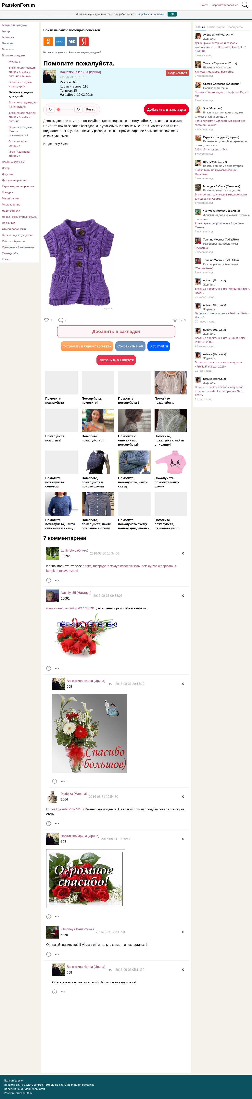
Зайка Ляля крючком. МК (211, 149)
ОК (172, 14)
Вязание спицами (13, 55)
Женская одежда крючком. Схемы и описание (222, 217)
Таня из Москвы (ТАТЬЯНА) (221, 239)
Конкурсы (8, 192)
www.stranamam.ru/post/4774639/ (70, 608)
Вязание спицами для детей (21, 94)
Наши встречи (11, 210)
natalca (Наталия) (214, 280)
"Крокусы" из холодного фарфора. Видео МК (221, 94)
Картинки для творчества (18, 186)
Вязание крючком (13, 161)
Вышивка (8, 43)
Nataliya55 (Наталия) (76, 592)
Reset (90, 109)
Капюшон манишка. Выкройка (214, 71)
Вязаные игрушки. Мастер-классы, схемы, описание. (221, 143)
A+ (78, 109)
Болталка (8, 37)
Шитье (6, 259)
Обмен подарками (14, 228)
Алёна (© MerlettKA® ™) (218, 34)
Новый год (8, 222)
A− (51, 109)
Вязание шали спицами (18, 143)
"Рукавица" (202, 247)
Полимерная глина (215, 87)
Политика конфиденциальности (24, 1088)
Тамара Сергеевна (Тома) (220, 63)
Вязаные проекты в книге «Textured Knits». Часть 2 (222, 290)
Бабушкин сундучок (14, 25)
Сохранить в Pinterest (116, 360)
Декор (6, 168)
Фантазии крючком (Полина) (221, 210)
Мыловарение (11, 204)
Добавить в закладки (166, 109)
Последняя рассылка (80, 1084)
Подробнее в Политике (150, 14)
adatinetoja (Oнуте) (74, 550)
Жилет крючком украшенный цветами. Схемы (220, 225)
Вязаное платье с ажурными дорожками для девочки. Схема (221, 196)
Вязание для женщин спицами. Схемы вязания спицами (22, 71)
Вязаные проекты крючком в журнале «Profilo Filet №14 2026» (219, 364)
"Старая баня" (204, 268)
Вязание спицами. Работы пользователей (20, 131)
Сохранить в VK (130, 346)
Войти (204, 4)
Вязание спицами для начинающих (23, 104)
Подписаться (177, 73)
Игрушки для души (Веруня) (221, 137)
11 (52, 320)
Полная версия (14, 1080)
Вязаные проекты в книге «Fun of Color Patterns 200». (220, 340)
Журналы (15, 61)
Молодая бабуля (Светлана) (221, 186)
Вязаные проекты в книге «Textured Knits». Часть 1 (222, 315)
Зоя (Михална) (212, 108)
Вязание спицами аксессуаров (20, 84)
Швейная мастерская (217, 67)
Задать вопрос (33, 1084)
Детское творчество (14, 180)
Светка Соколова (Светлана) (221, 83)
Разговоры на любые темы (220, 243)
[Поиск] (245, 5)
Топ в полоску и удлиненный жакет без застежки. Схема (220, 122)
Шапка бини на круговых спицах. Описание (216, 172)
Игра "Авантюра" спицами (20, 153)
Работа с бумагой (13, 241)
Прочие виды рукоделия (17, 235)
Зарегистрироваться (225, 4)
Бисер (6, 31)
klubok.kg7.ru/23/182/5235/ (65, 809)
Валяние (7, 49)
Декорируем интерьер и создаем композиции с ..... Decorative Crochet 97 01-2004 (220, 47)
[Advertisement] (114, 180)
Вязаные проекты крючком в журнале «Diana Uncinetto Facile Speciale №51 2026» (219, 391)
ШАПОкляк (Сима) (215, 161)
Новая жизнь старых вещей (19, 216)
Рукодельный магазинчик (18, 247)
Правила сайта (13, 1084)
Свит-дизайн (10, 253)
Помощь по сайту (55, 1084)
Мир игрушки (10, 198)
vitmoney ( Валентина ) (77, 929)
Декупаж (7, 174)
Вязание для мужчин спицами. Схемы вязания (22, 117)
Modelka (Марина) (74, 793)
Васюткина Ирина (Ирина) (80, 72)
